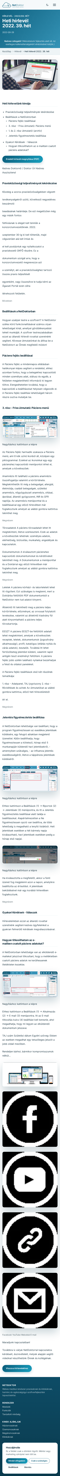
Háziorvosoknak (10, 1425)
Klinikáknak (7, 1437)
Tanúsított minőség (11, 1414)
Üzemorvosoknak (10, 1429)
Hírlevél (17, 51)
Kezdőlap (6, 51)
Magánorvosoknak (11, 1433)
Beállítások (13, 1467)
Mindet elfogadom (16, 1461)
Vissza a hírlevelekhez (17, 1368)
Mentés (27, 1467)
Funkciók (6, 1410)
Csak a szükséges (39, 1461)
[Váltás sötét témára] (47, 5)
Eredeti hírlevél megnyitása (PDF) (22, 159)
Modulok (6, 1406)
